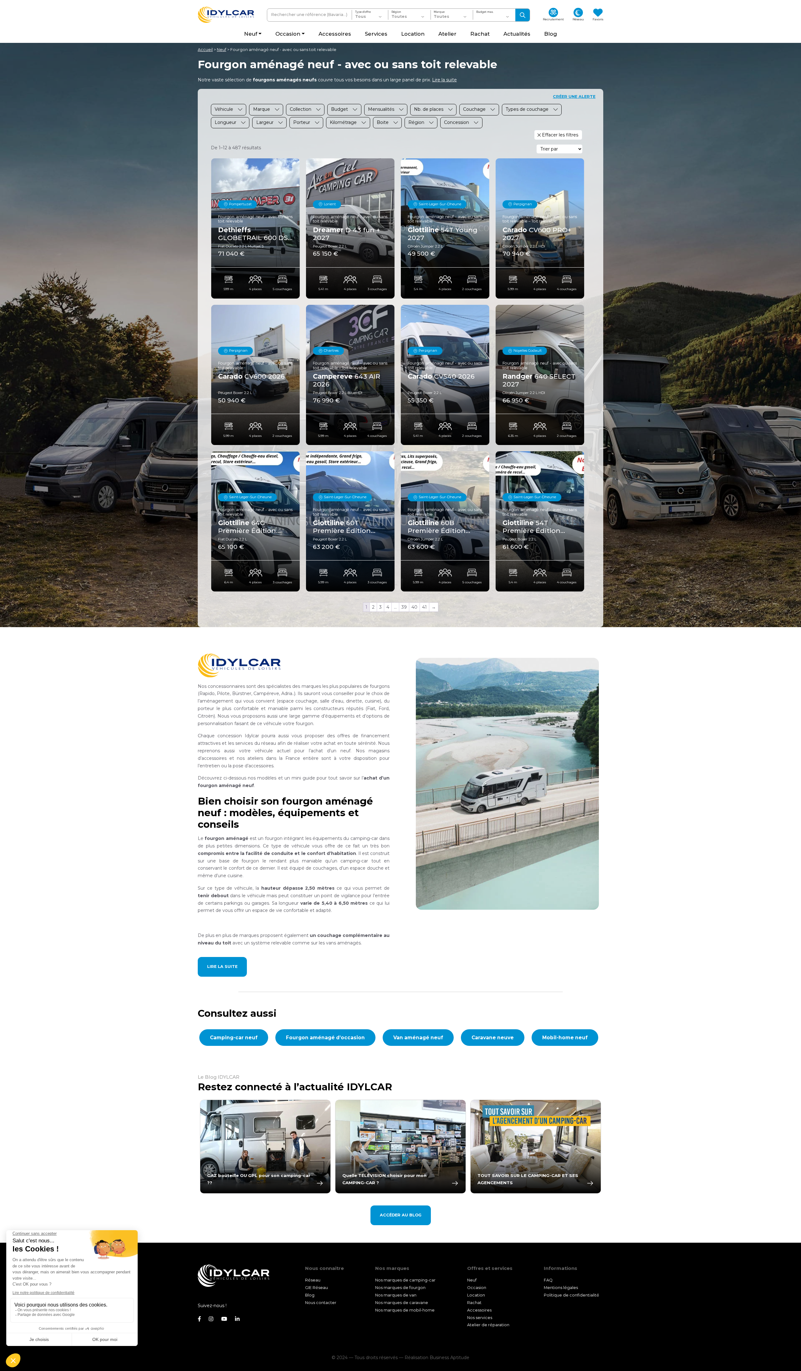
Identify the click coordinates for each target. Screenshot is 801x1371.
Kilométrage (343, 122)
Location (476, 1295)
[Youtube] (224, 1319)
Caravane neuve (493, 1037)
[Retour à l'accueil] (226, 15)
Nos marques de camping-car (405, 1280)
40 (414, 607)
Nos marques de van (395, 1295)
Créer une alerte (574, 96)
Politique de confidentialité (571, 1295)
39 (404, 607)
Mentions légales (561, 1287)
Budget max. (484, 11)
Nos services (479, 1317)
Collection (300, 109)
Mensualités (381, 109)
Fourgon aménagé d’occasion (325, 1037)
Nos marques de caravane (401, 1302)
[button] (444, 80)
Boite (383, 122)
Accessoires (479, 1309)
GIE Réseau (316, 1287)
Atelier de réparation (488, 1324)
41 (424, 607)
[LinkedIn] (237, 1319)
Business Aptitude (449, 1357)
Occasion (476, 1287)
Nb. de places (428, 109)
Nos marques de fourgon (400, 1287)
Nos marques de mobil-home (405, 1309)
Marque (439, 11)
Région (396, 11)
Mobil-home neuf (565, 1037)
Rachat (474, 1302)
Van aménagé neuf (418, 1037)
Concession (456, 122)
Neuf (221, 49)
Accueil (205, 49)
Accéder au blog (400, 1215)
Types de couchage (527, 109)
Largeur (264, 122)
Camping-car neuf (234, 1037)
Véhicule (224, 109)
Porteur (301, 122)
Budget (339, 109)
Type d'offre (363, 11)
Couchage (474, 109)
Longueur (225, 122)
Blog (309, 1295)
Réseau (312, 1280)
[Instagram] (211, 1319)
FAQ (548, 1280)
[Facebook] (199, 1319)
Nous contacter (320, 1302)
